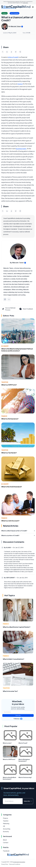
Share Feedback (28, 309)
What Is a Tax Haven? (9, 453)
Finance (4, 416)
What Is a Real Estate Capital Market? (16, 627)
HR (4, 826)
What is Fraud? (23, 743)
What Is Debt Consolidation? (13, 659)
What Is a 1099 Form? (9, 385)
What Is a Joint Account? (10, 521)
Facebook (6, 851)
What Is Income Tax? (10, 691)
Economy (5, 346)
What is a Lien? (7, 743)
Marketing (6, 823)
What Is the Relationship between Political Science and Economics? (17, 350)
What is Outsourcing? (25, 777)
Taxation (4, 382)
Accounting (6, 829)
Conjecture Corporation (19, 862)
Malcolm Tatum (16, 26)
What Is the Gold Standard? (11, 487)
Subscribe (18, 715)
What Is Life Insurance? (10, 419)
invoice (20, 84)
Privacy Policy (4, 864)
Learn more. (25, 2)
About (5, 840)
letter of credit (13, 57)
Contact (5, 842)
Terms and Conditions (14, 864)
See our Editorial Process (10, 309)
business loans (21, 149)
